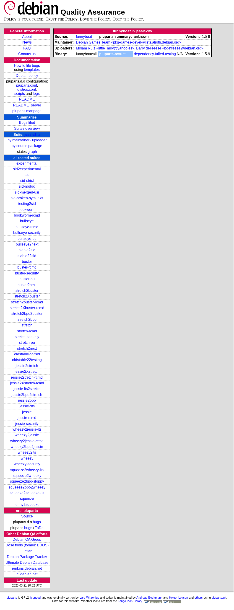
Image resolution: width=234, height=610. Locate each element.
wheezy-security (27, 464)
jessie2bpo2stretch (27, 395)
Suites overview (27, 128)
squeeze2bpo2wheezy (27, 487)
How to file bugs (27, 65)
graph (32, 152)
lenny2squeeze (27, 505)
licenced (35, 597)
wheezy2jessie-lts (27, 429)
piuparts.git (219, 597)
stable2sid (27, 250)
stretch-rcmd (27, 331)
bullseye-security (27, 233)
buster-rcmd (26, 267)
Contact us (27, 54)
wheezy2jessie (27, 435)
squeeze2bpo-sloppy (27, 481)
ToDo (39, 528)
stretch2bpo (27, 319)
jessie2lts (32, 135)
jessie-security (27, 424)
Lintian (26, 551)
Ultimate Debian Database (26, 562)
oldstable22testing (27, 360)
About (27, 37)
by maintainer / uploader (27, 140)
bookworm (26, 210)
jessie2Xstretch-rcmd (27, 383)
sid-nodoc (27, 186)
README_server (27, 105)
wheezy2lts (27, 452)
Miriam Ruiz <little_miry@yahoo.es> (105, 48)
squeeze (27, 499)
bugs (37, 522)
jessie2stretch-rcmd (27, 377)
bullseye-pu (27, 238)
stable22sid (27, 256)
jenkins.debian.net (27, 568)
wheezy (27, 458)
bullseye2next (27, 244)
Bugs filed (27, 122)
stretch (27, 325)
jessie (27, 412)
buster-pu (27, 279)
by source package (27, 146)
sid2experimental (27, 169)
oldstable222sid (27, 354)
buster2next (27, 285)
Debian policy (27, 76)
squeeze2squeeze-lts (27, 493)
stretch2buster (27, 290)
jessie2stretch (27, 366)
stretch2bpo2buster (26, 313)
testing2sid (27, 204)
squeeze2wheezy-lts (27, 470)
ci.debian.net (27, 574)
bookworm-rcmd (27, 215)
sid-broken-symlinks (27, 198)
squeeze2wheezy (27, 476)
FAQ (27, 48)
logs (36, 94)
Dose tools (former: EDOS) (27, 545)
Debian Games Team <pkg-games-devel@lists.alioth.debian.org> (128, 42)
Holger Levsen (178, 597)
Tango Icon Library (130, 601)
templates (32, 70)
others (199, 597)
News (27, 42)
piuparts (12, 597)
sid (27, 175)
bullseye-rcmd (27, 227)
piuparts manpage (27, 111)
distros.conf (26, 89)
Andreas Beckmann (149, 597)
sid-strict (27, 181)
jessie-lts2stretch (27, 389)
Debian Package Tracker (27, 557)
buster (27, 262)
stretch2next (27, 348)
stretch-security (27, 337)
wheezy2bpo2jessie (27, 447)
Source (27, 516)
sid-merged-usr (27, 192)
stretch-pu (27, 342)
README (27, 99)
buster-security (27, 273)
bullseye (27, 221)
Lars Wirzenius (89, 597)
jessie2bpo (27, 400)
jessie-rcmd (27, 418)
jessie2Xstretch (27, 371)
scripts (19, 94)
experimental (26, 163)
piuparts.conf (26, 85)
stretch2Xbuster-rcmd (27, 308)
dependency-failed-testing (155, 54)
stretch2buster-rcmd (27, 302)
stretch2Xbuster (27, 296)
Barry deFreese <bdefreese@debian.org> (169, 48)
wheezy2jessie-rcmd (27, 441)
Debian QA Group (27, 539)
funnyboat (84, 37)
